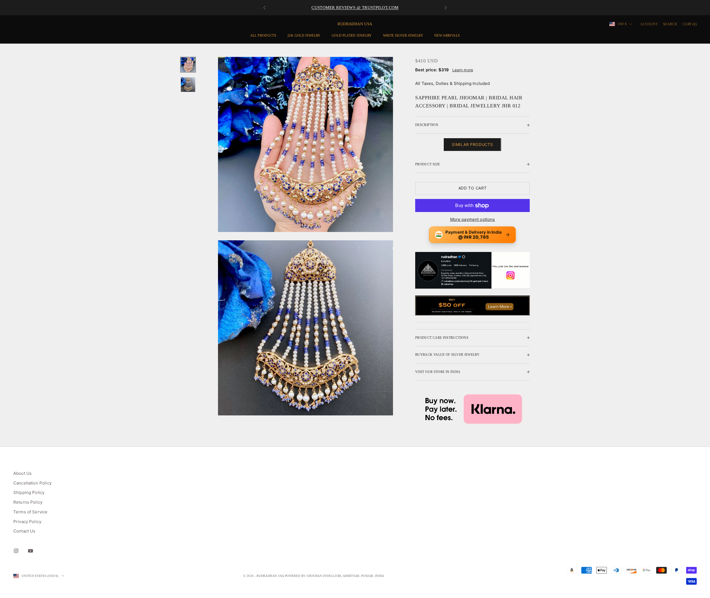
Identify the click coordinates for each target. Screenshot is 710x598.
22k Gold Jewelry (304, 35)
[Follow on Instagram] (16, 551)
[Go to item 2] (188, 84)
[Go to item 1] (188, 64)
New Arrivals (447, 35)
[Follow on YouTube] (30, 551)
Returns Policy (27, 502)
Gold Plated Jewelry (352, 35)
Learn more (462, 70)
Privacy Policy (27, 521)
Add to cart (472, 188)
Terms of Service (30, 511)
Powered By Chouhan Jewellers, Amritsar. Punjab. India (334, 575)
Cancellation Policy (32, 483)
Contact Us (24, 531)
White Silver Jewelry (403, 35)
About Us (22, 473)
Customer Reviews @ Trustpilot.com (355, 7)
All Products (263, 35)
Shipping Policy (28, 492)
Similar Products (472, 144)
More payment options (472, 219)
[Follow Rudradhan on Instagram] (472, 270)
